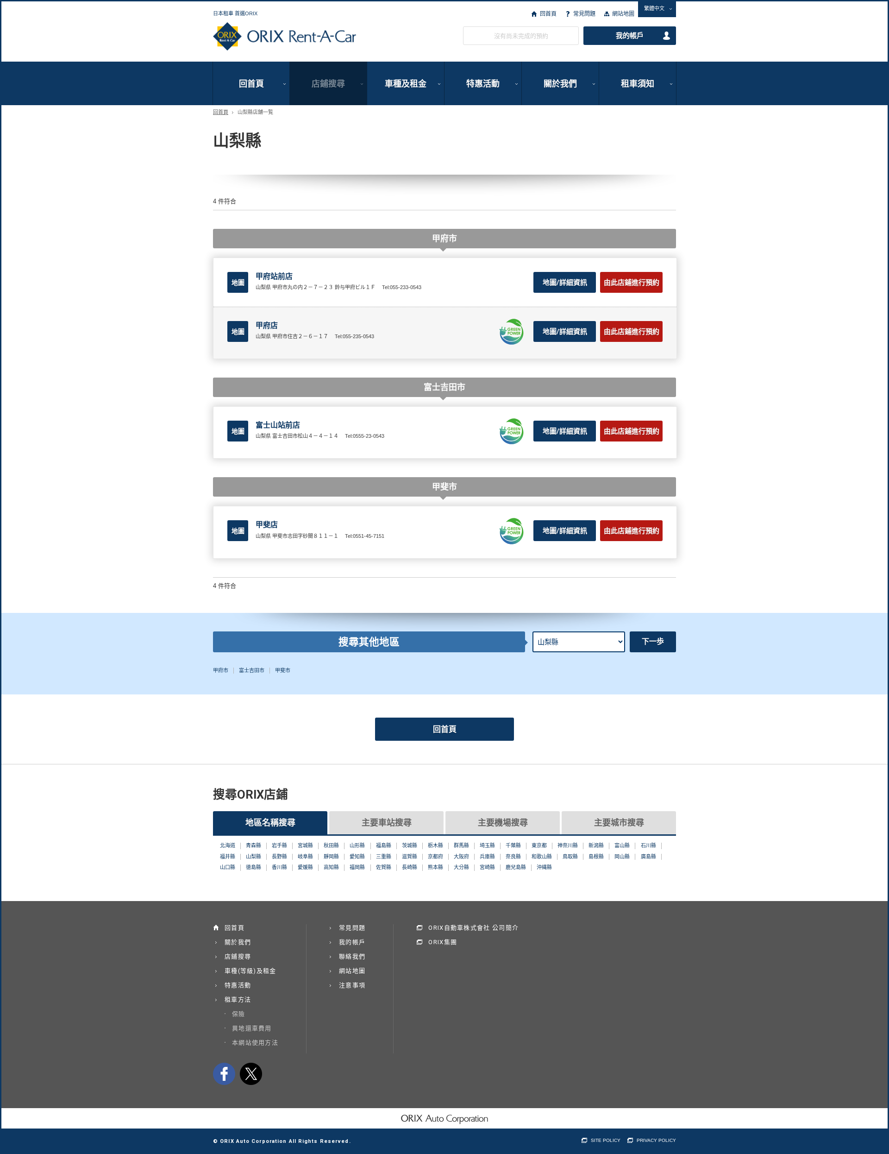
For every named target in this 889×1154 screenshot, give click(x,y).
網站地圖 (623, 14)
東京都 (539, 845)
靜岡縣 (331, 856)
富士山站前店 (278, 425)
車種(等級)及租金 (250, 970)
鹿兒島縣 (516, 867)
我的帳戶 (630, 36)
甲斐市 (282, 670)
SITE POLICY (605, 1140)
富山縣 (622, 845)
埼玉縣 (487, 845)
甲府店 (267, 325)
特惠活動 (483, 83)
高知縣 (331, 867)
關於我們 (560, 83)
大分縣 (461, 867)
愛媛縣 (305, 867)
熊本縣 (435, 867)
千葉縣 (513, 845)
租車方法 (238, 999)
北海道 (227, 845)
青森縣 (253, 845)
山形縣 (357, 845)
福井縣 (227, 856)
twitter (251, 1074)
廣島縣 (648, 856)
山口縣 (227, 867)
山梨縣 (253, 856)
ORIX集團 (442, 942)
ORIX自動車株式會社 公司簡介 (473, 927)
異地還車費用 (252, 1028)
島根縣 (596, 856)
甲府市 (220, 670)
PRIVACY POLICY (656, 1140)
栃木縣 (435, 845)
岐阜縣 (305, 856)
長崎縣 (409, 867)
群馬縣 (461, 845)
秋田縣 (331, 845)
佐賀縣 (383, 867)
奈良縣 (513, 856)
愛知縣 (357, 856)
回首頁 (548, 14)
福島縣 (383, 845)
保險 (238, 1013)
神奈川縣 (567, 845)
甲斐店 (267, 524)
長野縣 (279, 856)
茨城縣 (409, 845)
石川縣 (648, 845)
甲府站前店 (274, 276)
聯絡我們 (352, 956)
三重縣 (383, 856)
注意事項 (352, 985)
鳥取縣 (570, 856)
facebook (224, 1074)
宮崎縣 (487, 867)
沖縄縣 (544, 867)
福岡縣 (357, 867)
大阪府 (461, 856)
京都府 (435, 856)
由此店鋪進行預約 (631, 282)
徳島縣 (253, 867)
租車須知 (637, 83)
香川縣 (279, 867)
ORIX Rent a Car (284, 36)
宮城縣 (305, 845)
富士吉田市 (251, 670)
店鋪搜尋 (328, 83)
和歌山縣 (542, 856)
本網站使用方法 (255, 1042)
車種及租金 (405, 83)
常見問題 (584, 14)
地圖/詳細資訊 (565, 282)
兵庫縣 (487, 856)
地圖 (238, 282)
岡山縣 (622, 856)
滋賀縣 (409, 856)
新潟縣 (596, 845)
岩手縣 (279, 845)
